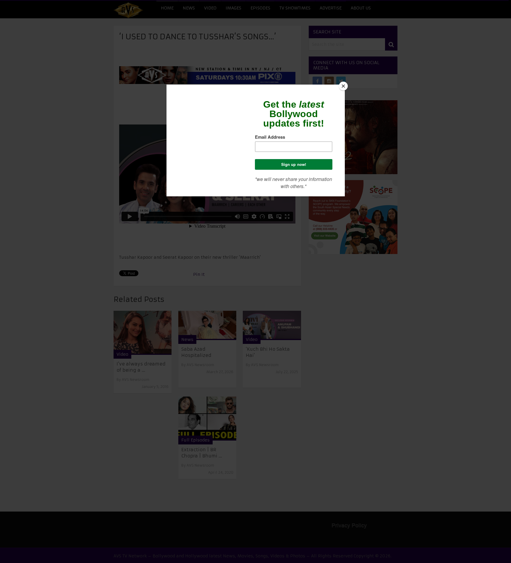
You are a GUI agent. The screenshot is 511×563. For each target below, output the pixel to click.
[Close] (343, 86)
